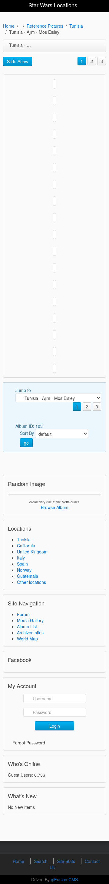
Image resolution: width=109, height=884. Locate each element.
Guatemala (27, 576)
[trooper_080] (54, 117)
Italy (21, 558)
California (26, 546)
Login (54, 726)
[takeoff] (54, 351)
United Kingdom (32, 552)
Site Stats (66, 861)
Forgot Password (28, 743)
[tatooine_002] (54, 318)
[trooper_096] (54, 83)
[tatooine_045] (54, 234)
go (26, 443)
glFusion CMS (64, 879)
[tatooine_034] (54, 301)
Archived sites (30, 632)
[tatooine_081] (54, 167)
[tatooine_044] (54, 251)
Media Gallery (30, 620)
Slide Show (17, 61)
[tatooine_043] (54, 267)
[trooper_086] (54, 100)
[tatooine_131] (54, 150)
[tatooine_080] (54, 184)
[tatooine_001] (54, 334)
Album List (27, 626)
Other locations (31, 582)
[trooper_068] (54, 134)
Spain (22, 564)
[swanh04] (54, 368)
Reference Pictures (45, 26)
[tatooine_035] (54, 284)
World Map (27, 639)
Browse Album (54, 507)
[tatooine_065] (54, 217)
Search (41, 861)
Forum (23, 614)
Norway (24, 570)
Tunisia (76, 26)
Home (9, 26)
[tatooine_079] (54, 201)
